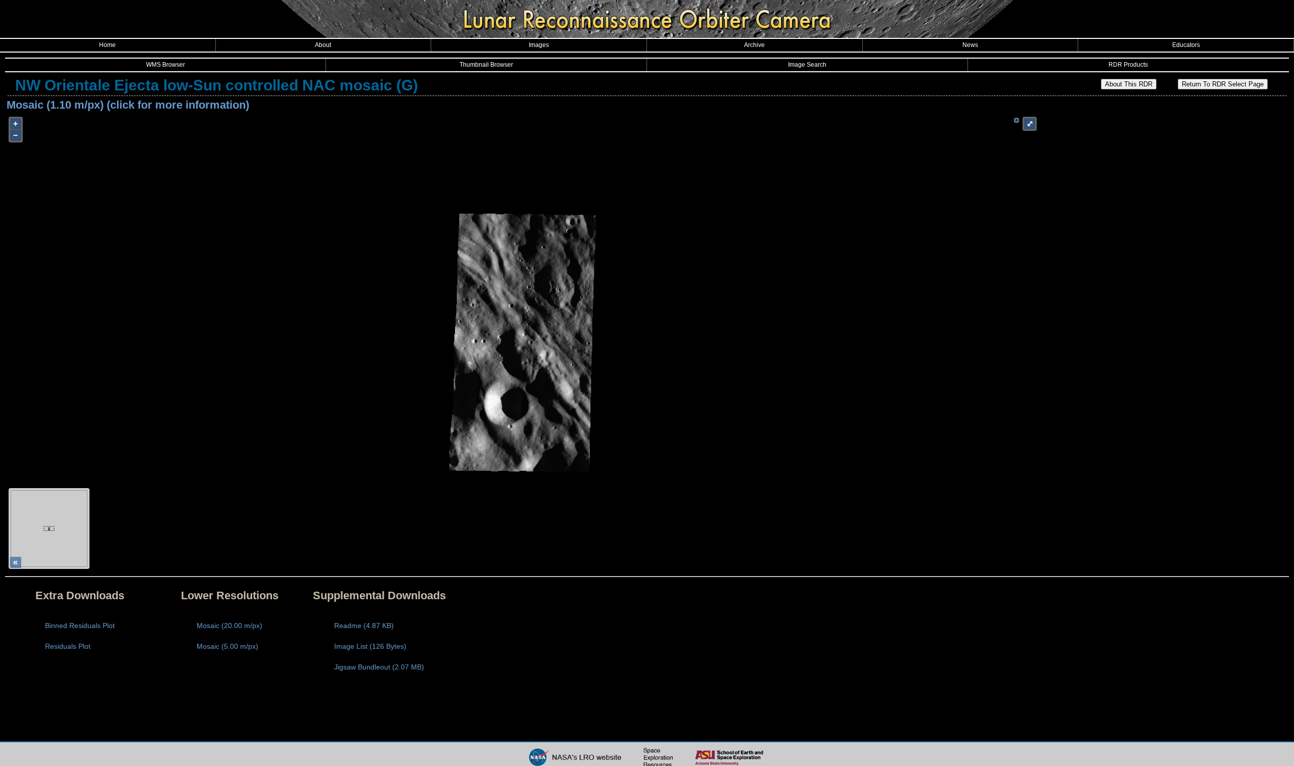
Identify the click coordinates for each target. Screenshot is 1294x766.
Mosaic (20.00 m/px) (229, 625)
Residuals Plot (67, 646)
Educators (1186, 45)
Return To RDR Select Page (1223, 84)
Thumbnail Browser (486, 64)
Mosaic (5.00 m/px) (227, 646)
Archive (754, 45)
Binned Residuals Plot (80, 625)
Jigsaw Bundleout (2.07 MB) (379, 667)
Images (539, 45)
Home (107, 45)
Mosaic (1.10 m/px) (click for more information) (128, 105)
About (323, 45)
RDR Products (1128, 64)
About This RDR (1128, 84)
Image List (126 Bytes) (370, 646)
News (970, 45)
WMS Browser (165, 64)
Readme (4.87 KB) (364, 625)
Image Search (807, 64)
